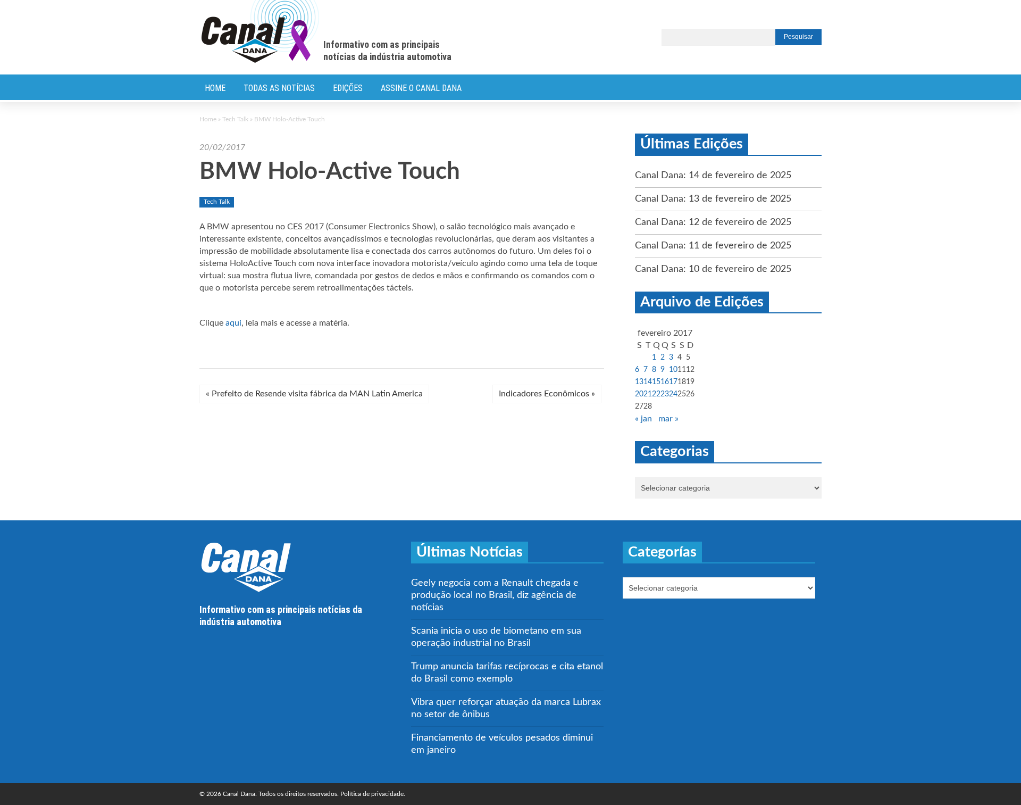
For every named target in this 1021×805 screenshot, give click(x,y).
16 (664, 382)
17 (673, 382)
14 (647, 382)
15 (656, 382)
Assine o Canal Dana (421, 88)
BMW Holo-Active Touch (329, 172)
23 (664, 394)
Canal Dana (260, 32)
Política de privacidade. (372, 794)
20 (639, 394)
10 (673, 370)
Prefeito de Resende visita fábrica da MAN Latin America (314, 393)
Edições (348, 88)
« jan (643, 418)
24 (673, 394)
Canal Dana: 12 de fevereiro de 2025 (713, 222)
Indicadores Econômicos (547, 393)
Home (215, 88)
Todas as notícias (279, 88)
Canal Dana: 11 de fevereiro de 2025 (713, 246)
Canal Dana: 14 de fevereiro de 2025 (713, 175)
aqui (233, 323)
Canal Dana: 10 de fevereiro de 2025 (713, 269)
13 (639, 382)
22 (656, 394)
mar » (668, 418)
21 (647, 394)
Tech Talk (235, 119)
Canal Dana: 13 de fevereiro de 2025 (713, 199)
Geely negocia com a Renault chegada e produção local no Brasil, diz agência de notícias (495, 595)
